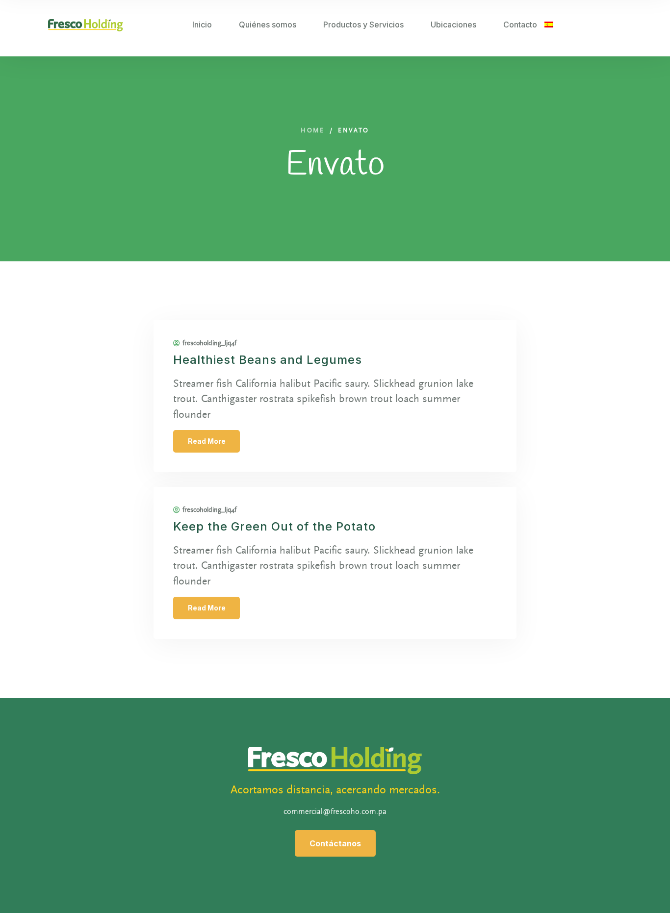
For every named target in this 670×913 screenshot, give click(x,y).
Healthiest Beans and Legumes (267, 360)
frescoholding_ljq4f (209, 343)
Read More (207, 441)
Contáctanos (335, 843)
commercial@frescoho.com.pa (335, 811)
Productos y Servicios (363, 24)
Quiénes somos (267, 24)
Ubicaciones (453, 24)
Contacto (520, 24)
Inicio (202, 24)
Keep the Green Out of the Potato (274, 526)
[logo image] (85, 24)
